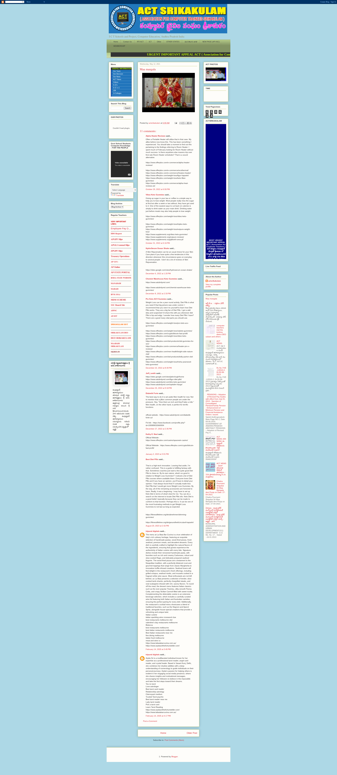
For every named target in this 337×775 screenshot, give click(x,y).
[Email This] (180, 123)
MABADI (114, 288)
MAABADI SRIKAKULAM (117, 345)
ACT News (117, 79)
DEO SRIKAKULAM (121, 338)
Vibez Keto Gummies (155, 195)
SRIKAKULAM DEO (119, 332)
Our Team (117, 71)
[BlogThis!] (183, 123)
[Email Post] (176, 123)
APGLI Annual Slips (120, 244)
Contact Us (127, 42)
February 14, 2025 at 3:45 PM (158, 649)
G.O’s (115, 85)
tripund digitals (153, 531)
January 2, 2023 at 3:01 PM (157, 454)
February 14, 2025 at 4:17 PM (158, 716)
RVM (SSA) (115, 294)
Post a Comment (150, 721)
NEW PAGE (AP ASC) (211, 42)
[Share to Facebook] (188, 123)
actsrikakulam (214, 281)
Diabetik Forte (152, 393)
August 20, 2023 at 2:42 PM (157, 526)
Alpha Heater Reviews (155, 136)
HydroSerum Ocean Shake (157, 248)
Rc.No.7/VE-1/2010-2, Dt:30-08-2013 (221, 371)
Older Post (192, 733)
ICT (150, 42)
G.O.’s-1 (116, 88)
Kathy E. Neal (152, 434)
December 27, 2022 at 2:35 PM (159, 429)
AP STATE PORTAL (120, 272)
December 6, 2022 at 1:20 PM (158, 273)
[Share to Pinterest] (190, 123)
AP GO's (114, 261)
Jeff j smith (151, 373)
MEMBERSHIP (119, 46)
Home (115, 42)
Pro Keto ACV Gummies (156, 299)
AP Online (115, 267)
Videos (115, 82)
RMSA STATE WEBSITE (121, 277)
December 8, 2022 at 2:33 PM (158, 293)
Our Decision (118, 74)
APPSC (114, 310)
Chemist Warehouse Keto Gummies (161, 279)
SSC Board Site (118, 305)
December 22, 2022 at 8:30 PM (159, 368)
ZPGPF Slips (117, 250)
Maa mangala (211, 299)
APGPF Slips (117, 239)
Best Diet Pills (152, 459)
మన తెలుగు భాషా (191, 42)
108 (114, 90)
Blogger (174, 756)
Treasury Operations (120, 256)
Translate (120, 195)
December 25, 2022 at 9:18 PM (159, 388)
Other (159, 42)
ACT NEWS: (219, 342)
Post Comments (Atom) (174, 740)
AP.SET (114, 316)
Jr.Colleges (117, 93)
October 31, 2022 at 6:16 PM (158, 243)
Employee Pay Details (122, 228)
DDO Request (116, 233)
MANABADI (116, 283)
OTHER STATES (172, 42)
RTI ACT (140, 42)
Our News (117, 77)
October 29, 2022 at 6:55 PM (158, 189)
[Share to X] (185, 123)
